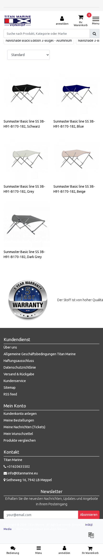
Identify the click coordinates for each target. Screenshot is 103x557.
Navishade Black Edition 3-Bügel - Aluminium (39, 40)
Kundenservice (15, 381)
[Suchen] (94, 33)
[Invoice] (92, 537)
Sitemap (10, 387)
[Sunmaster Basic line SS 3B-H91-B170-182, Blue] (76, 94)
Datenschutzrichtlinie (20, 367)
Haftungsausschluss (19, 361)
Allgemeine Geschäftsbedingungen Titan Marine (40, 354)
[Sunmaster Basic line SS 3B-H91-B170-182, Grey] (27, 159)
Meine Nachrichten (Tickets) (24, 427)
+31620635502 (18, 466)
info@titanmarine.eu (23, 473)
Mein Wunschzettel (18, 434)
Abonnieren (88, 515)
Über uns (10, 347)
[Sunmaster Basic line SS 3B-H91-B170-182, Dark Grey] (27, 224)
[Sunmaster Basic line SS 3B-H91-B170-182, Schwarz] (27, 94)
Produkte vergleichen (20, 440)
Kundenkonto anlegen (20, 414)
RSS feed (10, 394)
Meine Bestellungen (19, 420)
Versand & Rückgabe (19, 374)
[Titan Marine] (18, 21)
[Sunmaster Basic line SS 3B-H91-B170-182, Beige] (76, 159)
